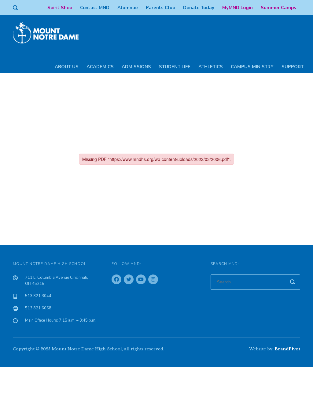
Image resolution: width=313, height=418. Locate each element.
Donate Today (198, 8)
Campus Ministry (252, 67)
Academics (100, 67)
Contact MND (94, 8)
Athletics (210, 67)
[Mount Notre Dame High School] (49, 32)
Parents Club (160, 8)
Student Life (174, 67)
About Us (67, 67)
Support (293, 67)
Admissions (136, 67)
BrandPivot (287, 349)
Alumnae (127, 8)
